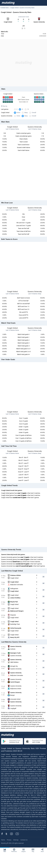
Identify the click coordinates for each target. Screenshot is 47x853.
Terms (3, 840)
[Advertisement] (23, 62)
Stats (4, 851)
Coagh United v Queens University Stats (22, 7)
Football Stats (5, 7)
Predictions (14, 851)
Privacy (9, 840)
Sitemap (15, 840)
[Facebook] (3, 834)
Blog (33, 851)
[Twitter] (7, 834)
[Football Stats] (8, 2)
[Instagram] (13, 834)
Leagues (23, 851)
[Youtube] (18, 834)
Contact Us (23, 840)
